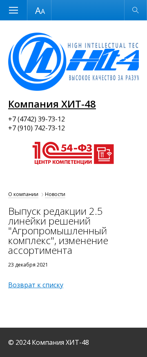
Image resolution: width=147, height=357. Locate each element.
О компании (23, 194)
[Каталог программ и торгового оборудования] (72, 172)
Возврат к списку (35, 284)
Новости (55, 194)
